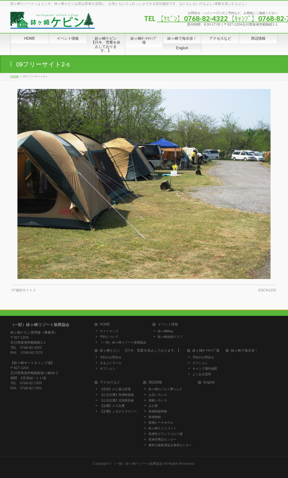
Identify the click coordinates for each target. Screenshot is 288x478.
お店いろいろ (157, 394)
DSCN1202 (267, 290)
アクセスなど (110, 382)
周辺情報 (155, 382)
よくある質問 (201, 374)
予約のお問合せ (111, 357)
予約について (109, 336)
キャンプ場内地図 (204, 368)
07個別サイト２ (24, 290)
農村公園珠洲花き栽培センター (170, 445)
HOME (105, 324)
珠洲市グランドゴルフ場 (165, 433)
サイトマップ (109, 331)
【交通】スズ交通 (112, 405)
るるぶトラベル (111, 363)
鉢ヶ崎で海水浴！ (244, 350)
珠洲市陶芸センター (162, 439)
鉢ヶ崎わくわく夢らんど (165, 389)
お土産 (153, 405)
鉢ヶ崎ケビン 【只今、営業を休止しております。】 (140, 350)
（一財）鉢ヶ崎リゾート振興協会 (123, 342)
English (209, 382)
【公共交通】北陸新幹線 (117, 400)
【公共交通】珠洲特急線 (117, 394)
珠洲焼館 (154, 417)
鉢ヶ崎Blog (165, 331)
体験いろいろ (157, 400)
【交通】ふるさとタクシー (118, 411)
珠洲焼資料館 (157, 411)
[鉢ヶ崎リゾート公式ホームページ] (52, 22)
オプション (107, 368)
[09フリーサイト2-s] (144, 184)
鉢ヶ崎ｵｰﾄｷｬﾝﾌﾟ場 (205, 350)
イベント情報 (168, 324)
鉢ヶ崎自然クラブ (170, 336)
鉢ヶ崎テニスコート (162, 428)
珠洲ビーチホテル (160, 422)
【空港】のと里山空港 (115, 389)
